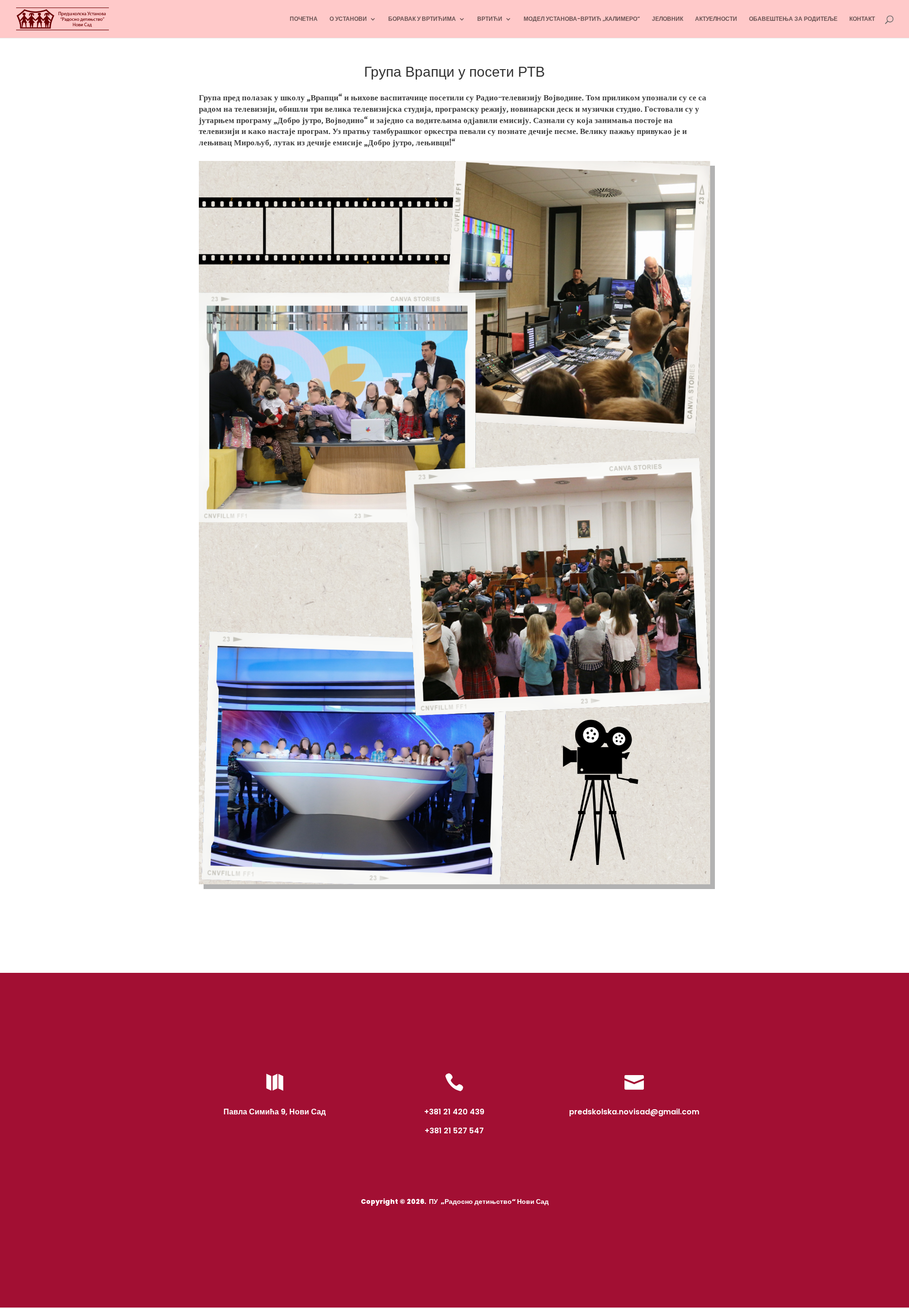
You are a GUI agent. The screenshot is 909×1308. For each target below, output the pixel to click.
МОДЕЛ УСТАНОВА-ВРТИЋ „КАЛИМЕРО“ (582, 19)
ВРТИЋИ (489, 19)
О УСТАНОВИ (348, 19)
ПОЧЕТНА (304, 19)
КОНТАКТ (862, 19)
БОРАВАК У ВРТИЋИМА (422, 19)
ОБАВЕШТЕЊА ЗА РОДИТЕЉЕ (793, 19)
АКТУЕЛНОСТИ (716, 19)
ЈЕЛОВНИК (667, 19)
